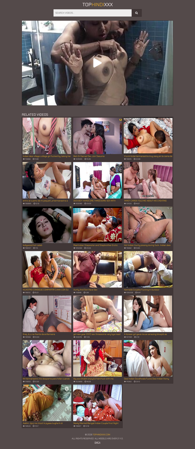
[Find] (137, 13)
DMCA (97, 442)
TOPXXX (97, 5)
